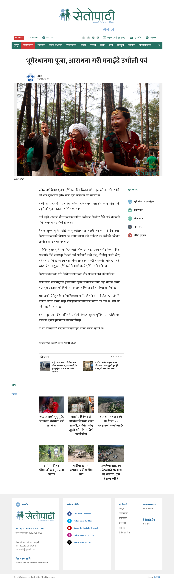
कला (102, 45)
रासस (39, 76)
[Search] (159, 45)
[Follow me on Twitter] (34, 79)
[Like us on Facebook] (83, 37)
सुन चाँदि (122, 523)
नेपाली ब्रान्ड (71, 45)
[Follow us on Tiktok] (98, 37)
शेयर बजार (123, 518)
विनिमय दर (123, 513)
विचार (83, 45)
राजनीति (41, 45)
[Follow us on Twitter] (88, 37)
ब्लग (111, 45)
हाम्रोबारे (122, 528)
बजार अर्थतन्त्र (55, 45)
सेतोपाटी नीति (124, 533)
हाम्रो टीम (146, 524)
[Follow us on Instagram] (93, 37)
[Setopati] (35, 516)
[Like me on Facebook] (31, 81)
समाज (93, 45)
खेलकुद (120, 45)
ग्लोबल (131, 45)
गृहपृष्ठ (121, 508)
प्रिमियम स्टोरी (145, 45)
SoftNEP (157, 577)
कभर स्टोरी (28, 45)
